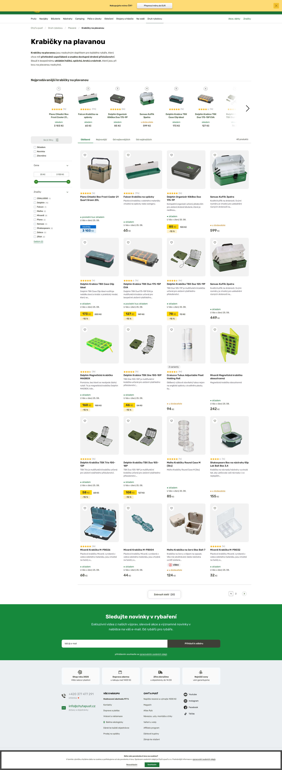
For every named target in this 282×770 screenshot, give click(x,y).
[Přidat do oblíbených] (85, 155)
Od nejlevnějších (121, 139)
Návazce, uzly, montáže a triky (158, 716)
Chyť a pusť (37, 28)
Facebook (193, 707)
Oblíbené (85, 139)
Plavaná (72, 28)
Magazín (148, 704)
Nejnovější (101, 139)
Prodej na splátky (111, 733)
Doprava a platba (111, 710)
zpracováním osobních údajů (153, 654)
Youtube (193, 694)
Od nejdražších (144, 139)
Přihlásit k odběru (194, 643)
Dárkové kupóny (151, 733)
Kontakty (107, 704)
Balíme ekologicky (114, 722)
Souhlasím (152, 765)
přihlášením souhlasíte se (141, 654)
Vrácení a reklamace (113, 716)
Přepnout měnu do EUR (155, 5)
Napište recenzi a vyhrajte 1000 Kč (160, 699)
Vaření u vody (150, 722)
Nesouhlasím (131, 765)
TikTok (192, 714)
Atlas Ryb (148, 710)
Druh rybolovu (55, 28)
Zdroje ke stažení (152, 739)
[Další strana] (244, 593)
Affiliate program (152, 728)
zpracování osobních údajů (204, 759)
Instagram (193, 701)
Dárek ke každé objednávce (116, 728)
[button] (248, 108)
